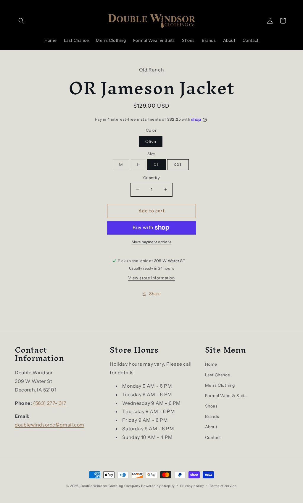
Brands (212, 416)
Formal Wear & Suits (226, 395)
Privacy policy (192, 486)
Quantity (151, 177)
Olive (150, 141)
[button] (21, 20)
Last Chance (217, 375)
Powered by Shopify (158, 486)
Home (211, 364)
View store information (151, 278)
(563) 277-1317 (49, 403)
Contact (213, 437)
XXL (178, 164)
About (211, 426)
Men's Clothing (220, 385)
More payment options (152, 242)
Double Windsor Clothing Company (110, 486)
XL (156, 164)
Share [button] (155, 293)
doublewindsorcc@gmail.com (49, 425)
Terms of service (222, 486)
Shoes (211, 406)
